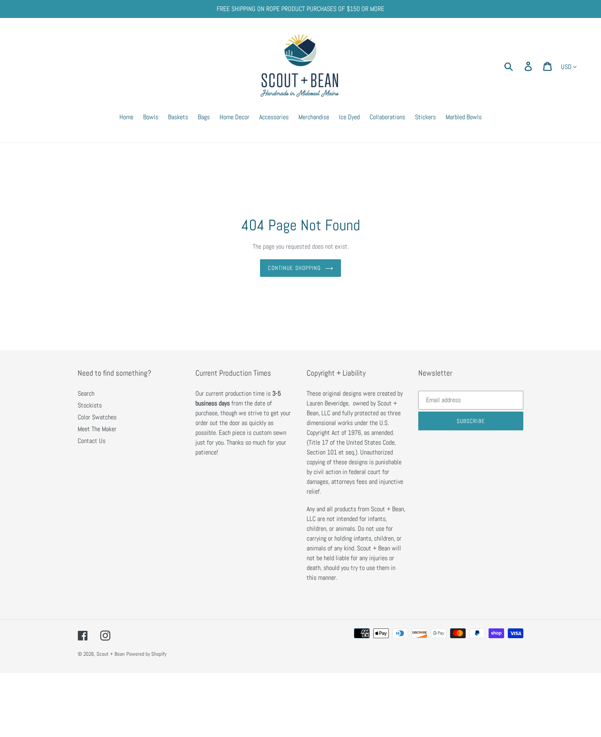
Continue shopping (294, 268)
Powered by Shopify (146, 653)
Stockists (90, 405)
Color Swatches (97, 417)
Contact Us (91, 440)
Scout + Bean (110, 653)
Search (86, 393)
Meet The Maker (97, 429)
